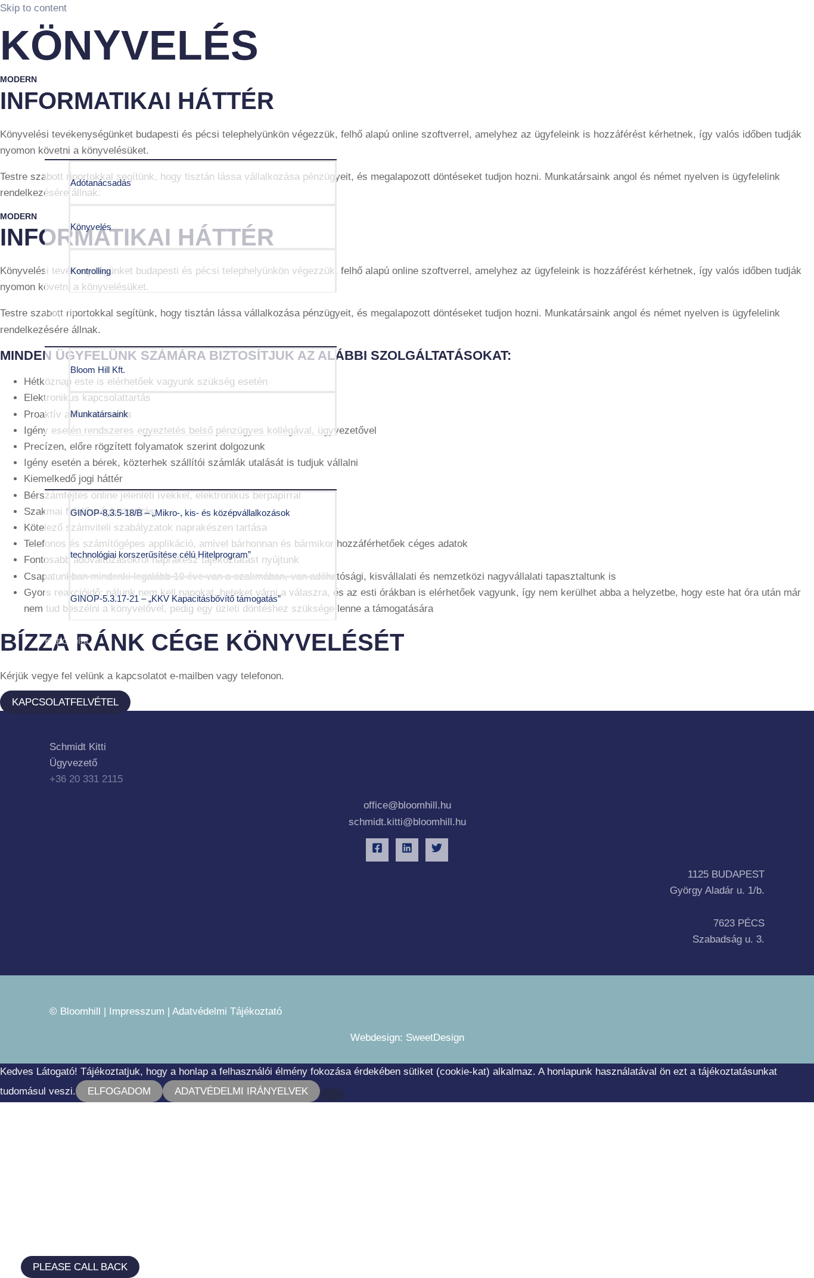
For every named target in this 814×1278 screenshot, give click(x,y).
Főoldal (61, 84)
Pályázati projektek (87, 456)
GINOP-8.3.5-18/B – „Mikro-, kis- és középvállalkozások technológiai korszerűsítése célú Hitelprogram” (180, 533)
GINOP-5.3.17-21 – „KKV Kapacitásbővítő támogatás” (175, 598)
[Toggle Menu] (191, 153)
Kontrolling (90, 271)
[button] (80, 1267)
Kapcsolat (67, 640)
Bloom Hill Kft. (97, 370)
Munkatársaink (99, 414)
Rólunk (60, 313)
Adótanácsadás (100, 183)
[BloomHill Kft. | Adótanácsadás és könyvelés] (95, 45)
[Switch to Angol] (191, 1100)
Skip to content (33, 8)
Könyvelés (90, 227)
